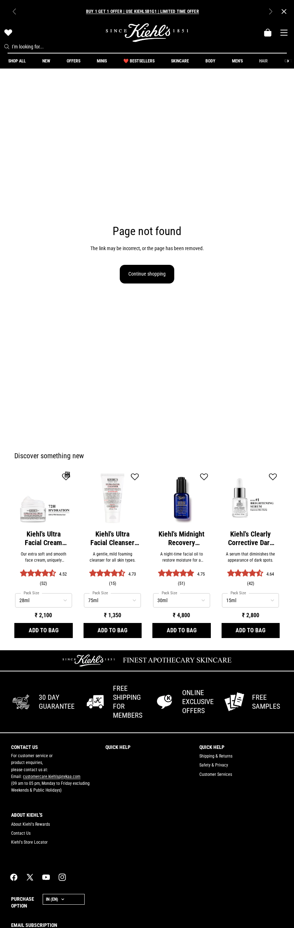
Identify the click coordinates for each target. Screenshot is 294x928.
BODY (210, 61)
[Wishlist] (8, 33)
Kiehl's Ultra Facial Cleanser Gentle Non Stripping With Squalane (112, 538)
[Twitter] (30, 877)
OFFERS (73, 61)
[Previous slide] (14, 11)
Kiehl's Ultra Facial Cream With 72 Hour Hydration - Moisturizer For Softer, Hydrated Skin (43, 538)
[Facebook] (14, 877)
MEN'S (237, 61)
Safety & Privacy (213, 765)
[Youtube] (46, 877)
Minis (102, 61)
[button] (66, 477)
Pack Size (31, 593)
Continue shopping (147, 274)
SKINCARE (180, 61)
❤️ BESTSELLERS (139, 61)
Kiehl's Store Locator (29, 842)
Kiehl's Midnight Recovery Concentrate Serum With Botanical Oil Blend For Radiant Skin (181, 538)
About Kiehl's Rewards (30, 824)
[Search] (6, 46)
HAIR (263, 61)
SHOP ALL (17, 61)
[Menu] (284, 32)
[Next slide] (271, 11)
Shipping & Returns (215, 756)
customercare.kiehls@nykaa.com (51, 776)
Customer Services (215, 774)
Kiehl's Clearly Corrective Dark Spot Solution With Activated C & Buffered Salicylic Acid (250, 538)
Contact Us (20, 833)
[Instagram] (62, 877)
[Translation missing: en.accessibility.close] (284, 11)
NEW (46, 61)
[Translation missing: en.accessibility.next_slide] (288, 61)
